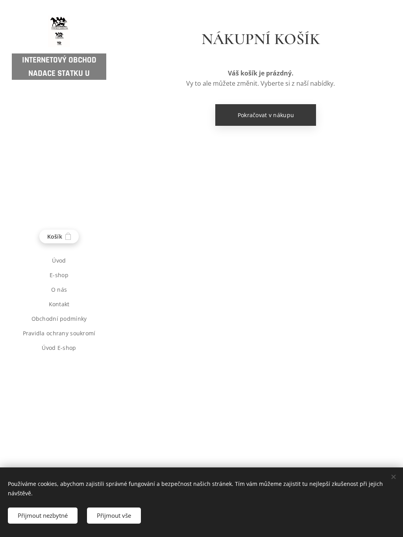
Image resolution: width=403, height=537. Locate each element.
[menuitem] (59, 260)
